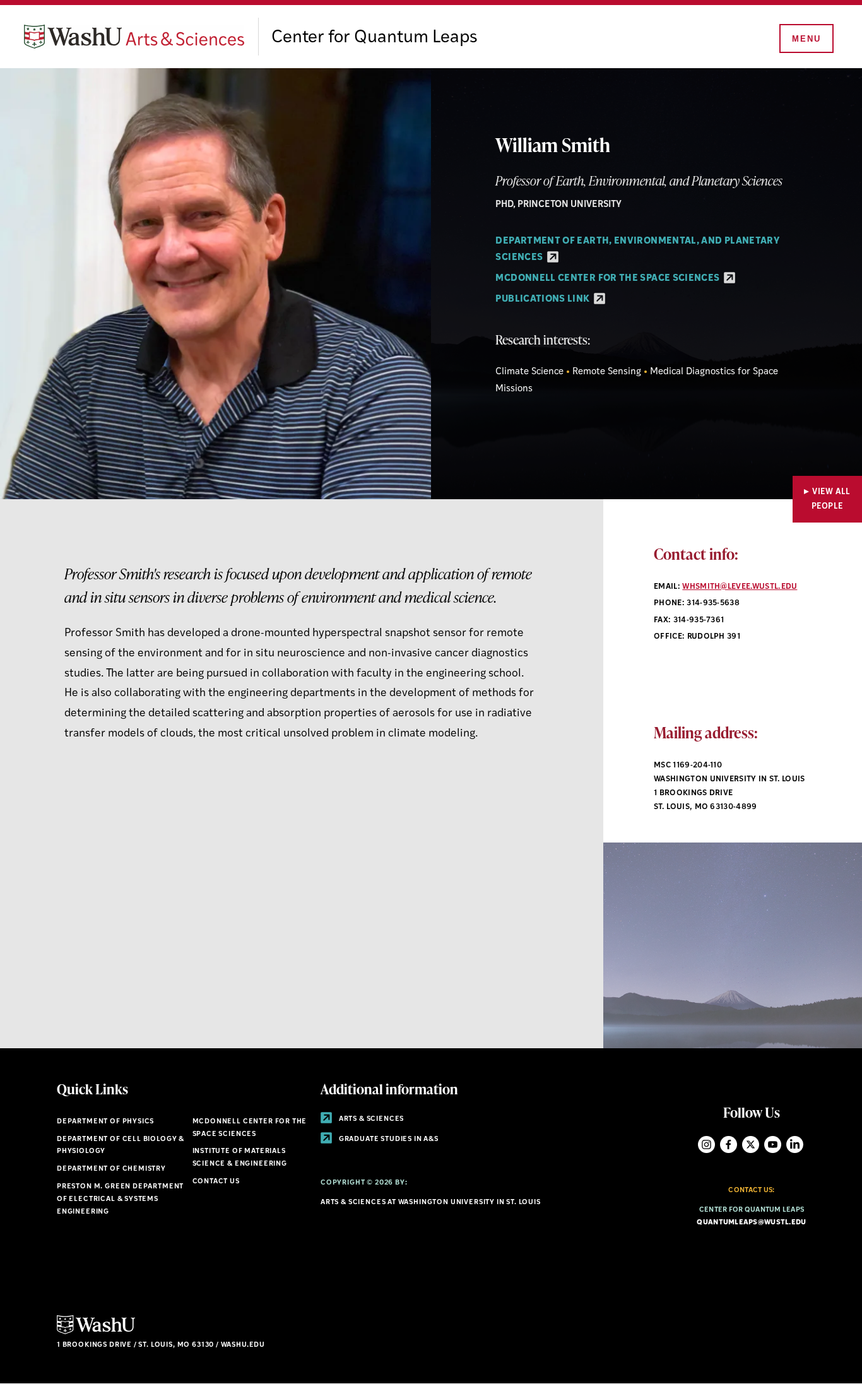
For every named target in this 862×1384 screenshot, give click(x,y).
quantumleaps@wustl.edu (751, 1222)
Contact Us (216, 1181)
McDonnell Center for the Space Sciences (608, 278)
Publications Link (543, 299)
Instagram (706, 1144)
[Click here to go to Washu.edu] (96, 1332)
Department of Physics (105, 1121)
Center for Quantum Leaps (374, 38)
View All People (831, 499)
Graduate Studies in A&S (388, 1139)
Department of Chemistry (111, 1169)
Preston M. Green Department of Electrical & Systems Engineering (120, 1199)
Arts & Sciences (370, 1119)
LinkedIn (794, 1144)
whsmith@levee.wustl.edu (739, 587)
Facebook (728, 1144)
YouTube (772, 1144)
